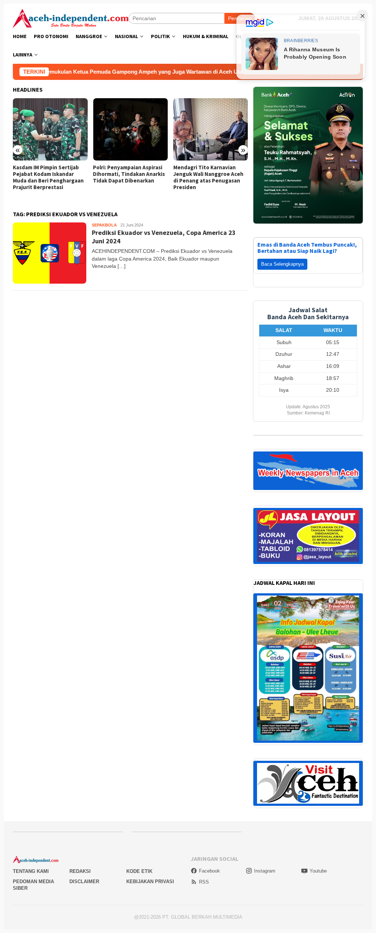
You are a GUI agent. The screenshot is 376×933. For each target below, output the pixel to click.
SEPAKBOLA (104, 225)
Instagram (264, 734)
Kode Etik (139, 735)
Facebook (209, 734)
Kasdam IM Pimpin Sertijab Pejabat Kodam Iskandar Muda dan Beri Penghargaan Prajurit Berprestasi (48, 177)
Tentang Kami (31, 735)
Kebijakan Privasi (150, 745)
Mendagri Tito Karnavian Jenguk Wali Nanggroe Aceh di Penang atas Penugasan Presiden (208, 177)
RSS (204, 745)
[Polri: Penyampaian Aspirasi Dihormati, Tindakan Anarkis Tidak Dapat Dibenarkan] (130, 129)
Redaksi (80, 735)
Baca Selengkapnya (282, 127)
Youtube (318, 734)
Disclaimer (84, 745)
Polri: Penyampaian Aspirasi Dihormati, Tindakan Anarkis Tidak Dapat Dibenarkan (129, 174)
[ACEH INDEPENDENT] (71, 18)
